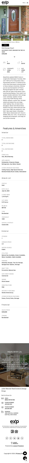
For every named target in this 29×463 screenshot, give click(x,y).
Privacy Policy (20, 453)
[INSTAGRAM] (10, 438)
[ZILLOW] (18, 438)
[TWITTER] (22, 438)
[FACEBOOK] (6, 438)
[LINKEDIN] (14, 438)
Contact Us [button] (14, 377)
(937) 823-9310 (8, 404)
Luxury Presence (18, 446)
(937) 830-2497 (8, 408)
